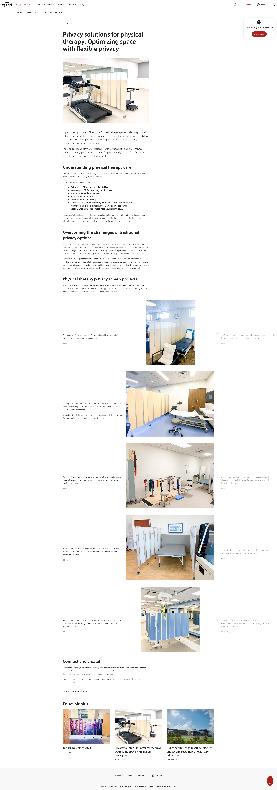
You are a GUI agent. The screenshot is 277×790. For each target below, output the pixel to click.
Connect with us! (69, 682)
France (158, 775)
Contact (130, 775)
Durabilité (59, 12)
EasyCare (72, 4)
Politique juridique (123, 787)
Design (82, 4)
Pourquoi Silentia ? (23, 4)
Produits (61, 4)
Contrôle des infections (45, 4)
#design (66, 691)
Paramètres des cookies (143, 787)
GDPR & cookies (107, 787)
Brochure (119, 775)
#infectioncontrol (80, 691)
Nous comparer (33, 12)
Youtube (140, 775)
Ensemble (20, 12)
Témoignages (47, 12)
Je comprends (259, 34)
